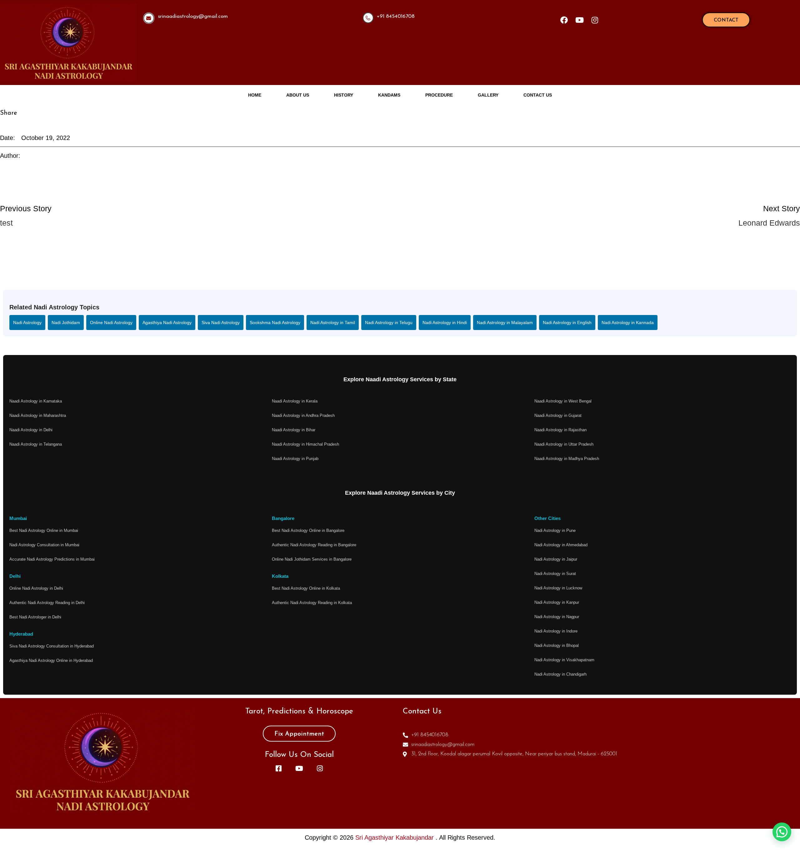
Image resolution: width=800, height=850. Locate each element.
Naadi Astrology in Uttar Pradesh (563, 444)
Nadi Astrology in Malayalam (505, 322)
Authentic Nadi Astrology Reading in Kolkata (312, 602)
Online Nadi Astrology (111, 322)
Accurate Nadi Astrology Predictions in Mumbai (52, 559)
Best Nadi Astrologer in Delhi (35, 617)
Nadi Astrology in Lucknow (558, 588)
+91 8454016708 (396, 16)
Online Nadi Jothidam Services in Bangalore (312, 559)
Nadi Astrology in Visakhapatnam (564, 660)
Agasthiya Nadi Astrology (167, 322)
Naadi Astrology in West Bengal (563, 401)
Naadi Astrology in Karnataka (35, 401)
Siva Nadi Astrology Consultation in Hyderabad (51, 646)
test (6, 222)
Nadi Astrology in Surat (555, 573)
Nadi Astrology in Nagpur (556, 616)
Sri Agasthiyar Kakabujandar (395, 837)
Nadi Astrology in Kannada (628, 322)
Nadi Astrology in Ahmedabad (561, 544)
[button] (781, 831)
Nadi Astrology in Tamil (332, 322)
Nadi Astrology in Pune (555, 530)
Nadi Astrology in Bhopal (556, 645)
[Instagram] (594, 20)
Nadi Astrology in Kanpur (556, 602)
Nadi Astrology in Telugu (388, 322)
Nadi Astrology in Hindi (444, 322)
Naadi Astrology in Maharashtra (37, 415)
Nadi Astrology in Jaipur (555, 559)
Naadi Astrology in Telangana (35, 444)
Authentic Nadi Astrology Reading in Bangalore (314, 544)
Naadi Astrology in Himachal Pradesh (305, 444)
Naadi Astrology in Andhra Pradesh (303, 415)
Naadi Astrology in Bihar (293, 430)
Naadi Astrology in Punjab (295, 458)
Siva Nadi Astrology (221, 322)
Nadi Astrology (27, 322)
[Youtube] (579, 20)
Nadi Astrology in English (567, 322)
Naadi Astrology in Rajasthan (560, 430)
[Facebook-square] (278, 768)
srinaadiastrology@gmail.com (193, 16)
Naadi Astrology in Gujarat (558, 415)
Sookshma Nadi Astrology (275, 322)
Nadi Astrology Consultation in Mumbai (44, 544)
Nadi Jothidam (66, 322)
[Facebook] (564, 20)
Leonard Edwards (769, 222)
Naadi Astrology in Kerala (295, 401)
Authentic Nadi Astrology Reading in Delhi (47, 602)
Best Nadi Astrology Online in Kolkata (306, 588)
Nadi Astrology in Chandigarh (560, 674)
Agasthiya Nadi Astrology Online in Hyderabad (51, 660)
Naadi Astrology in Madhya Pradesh (566, 458)
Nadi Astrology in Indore (556, 631)
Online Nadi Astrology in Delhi (36, 588)
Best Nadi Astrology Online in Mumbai (43, 530)
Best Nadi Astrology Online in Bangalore (308, 530)
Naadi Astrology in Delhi (30, 430)
